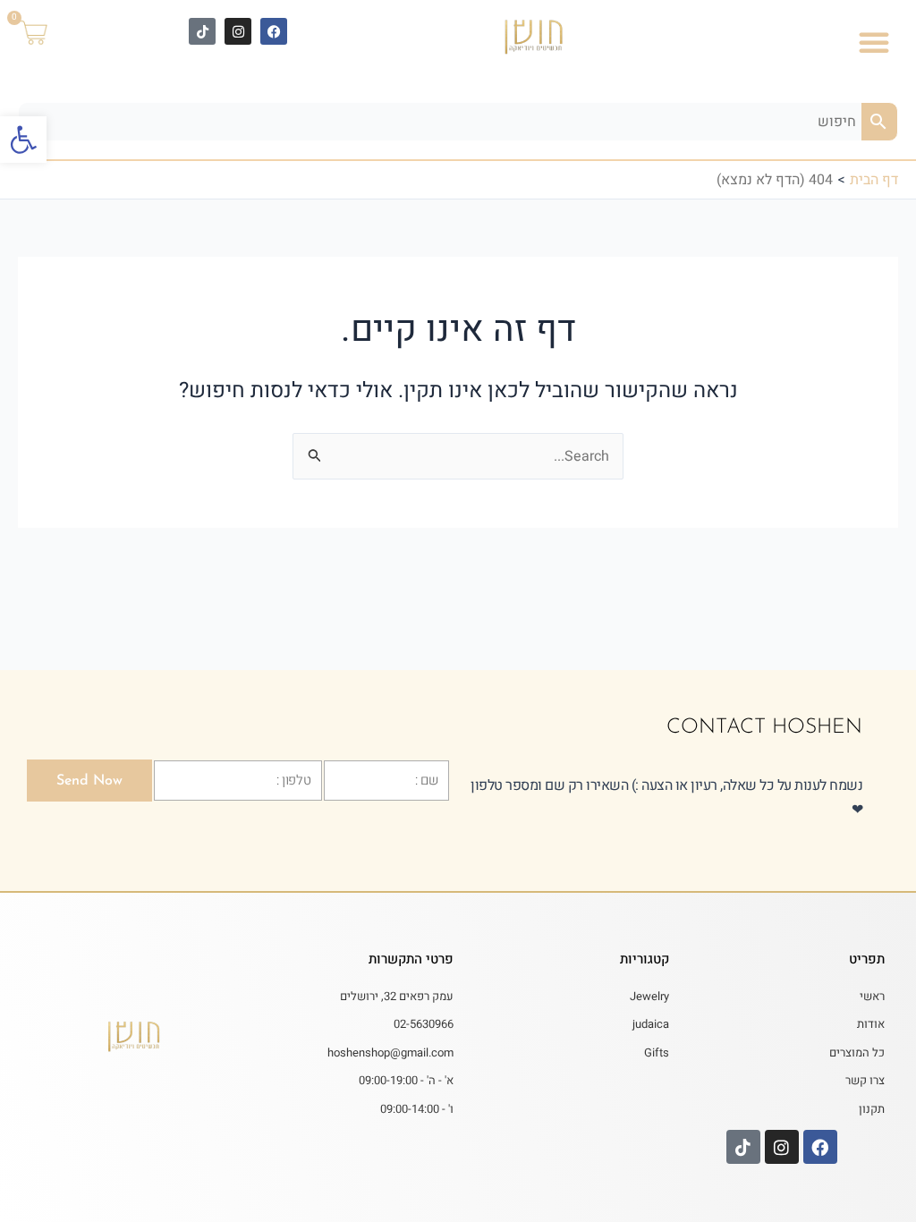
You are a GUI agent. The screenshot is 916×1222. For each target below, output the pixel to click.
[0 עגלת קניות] (45, 34)
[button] (23, 139)
